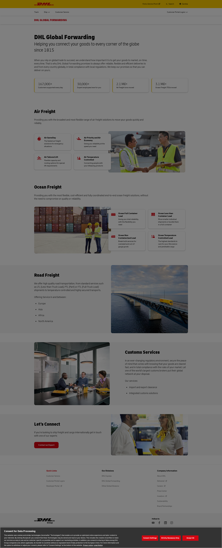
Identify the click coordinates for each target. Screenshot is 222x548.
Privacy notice (88, 545)
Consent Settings (150, 538)
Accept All (190, 538)
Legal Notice (98, 545)
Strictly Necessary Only (170, 538)
